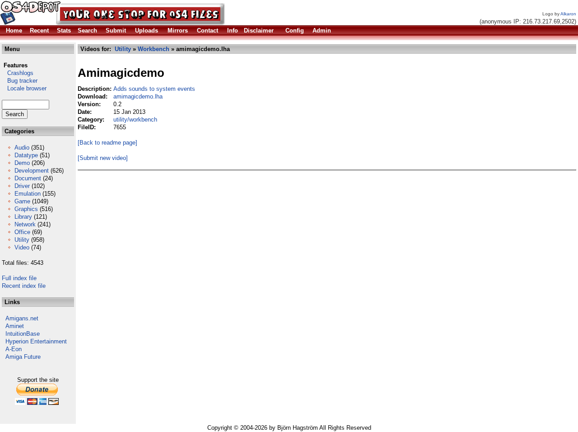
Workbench (153, 49)
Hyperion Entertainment (36, 341)
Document (27, 178)
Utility (21, 239)
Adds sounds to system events (154, 88)
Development (31, 170)
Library (23, 216)
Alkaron (568, 13)
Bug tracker (19, 80)
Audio (21, 147)
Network (25, 224)
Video (21, 247)
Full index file (19, 278)
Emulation (27, 193)
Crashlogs (17, 73)
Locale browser (24, 88)
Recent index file (24, 285)
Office (22, 232)
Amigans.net (21, 318)
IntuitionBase (22, 333)
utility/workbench (135, 119)
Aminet (14, 326)
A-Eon (13, 349)
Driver (22, 186)
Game (22, 201)
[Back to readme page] (107, 142)
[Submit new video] (103, 158)
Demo (22, 163)
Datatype (26, 155)
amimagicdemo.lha (138, 96)
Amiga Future (23, 356)
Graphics (26, 209)
